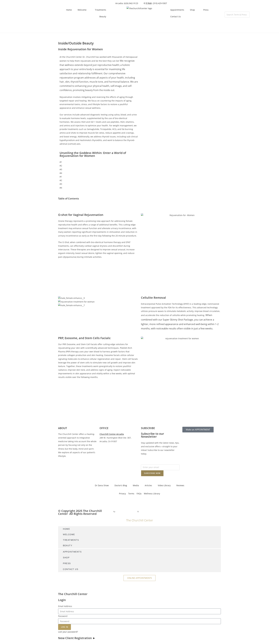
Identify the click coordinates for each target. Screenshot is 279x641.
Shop (192, 9)
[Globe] (93, 502)
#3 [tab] (61, 169)
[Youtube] (77, 502)
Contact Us (175, 16)
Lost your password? (68, 631)
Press (206, 9)
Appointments (177, 9)
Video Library (164, 485)
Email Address (65, 606)
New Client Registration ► (76, 638)
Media (136, 485)
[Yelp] (85, 502)
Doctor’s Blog (121, 485)
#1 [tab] (61, 162)
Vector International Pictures (126, 511)
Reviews (180, 485)
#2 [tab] (61, 165)
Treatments (100, 9)
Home (69, 9)
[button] (237, 10)
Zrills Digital (144, 511)
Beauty (102, 16)
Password (62, 616)
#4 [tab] (61, 173)
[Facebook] (61, 502)
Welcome (82, 9)
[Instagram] (69, 502)
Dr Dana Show (102, 485)
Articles (148, 485)
